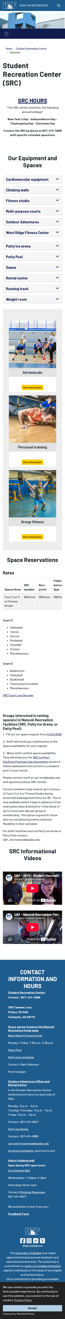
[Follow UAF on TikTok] (35, 1240)
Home (9, 48)
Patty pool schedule (21, 1057)
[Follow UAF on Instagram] (29, 1240)
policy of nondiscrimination (43, 1266)
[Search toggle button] (58, 5)
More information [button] (32, 387)
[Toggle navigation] (6, 33)
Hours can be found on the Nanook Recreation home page (31, 1028)
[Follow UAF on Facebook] (22, 1240)
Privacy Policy (23, 1300)
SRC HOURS (32, 100)
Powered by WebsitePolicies (18, 1314)
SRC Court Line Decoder (18, 695)
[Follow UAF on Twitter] (42, 1240)
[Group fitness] (32, 493)
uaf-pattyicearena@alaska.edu (28, 1143)
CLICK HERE (54, 734)
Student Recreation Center (31, 48)
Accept (32, 1308)
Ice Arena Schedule (20, 1150)
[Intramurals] (32, 344)
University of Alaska (28, 1253)
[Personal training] (32, 418)
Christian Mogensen (32, 1192)
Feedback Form (18, 1213)
